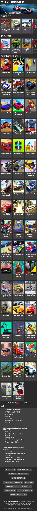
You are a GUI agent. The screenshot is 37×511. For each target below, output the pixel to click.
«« (5, 403)
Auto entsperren (31, 113)
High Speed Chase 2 (6, 397)
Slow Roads (16, 29)
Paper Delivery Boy (30, 356)
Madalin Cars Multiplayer (18, 113)
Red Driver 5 (18, 173)
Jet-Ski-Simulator (18, 275)
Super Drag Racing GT (18, 93)
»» (32, 403)
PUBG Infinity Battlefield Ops (6, 194)
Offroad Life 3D (30, 194)
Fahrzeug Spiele (24, 470)
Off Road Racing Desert (26, 50)
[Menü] (2, 2)
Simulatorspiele (18, 478)
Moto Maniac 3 (6, 315)
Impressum (28, 503)
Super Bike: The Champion (6, 296)
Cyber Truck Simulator (30, 235)
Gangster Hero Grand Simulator (18, 356)
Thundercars (18, 133)
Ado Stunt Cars (18, 315)
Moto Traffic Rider (6, 173)
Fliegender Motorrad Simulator (30, 336)
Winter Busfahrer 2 (31, 134)
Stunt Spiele (23, 474)
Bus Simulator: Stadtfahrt (30, 174)
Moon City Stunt (18, 254)
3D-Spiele (12, 474)
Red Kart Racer (6, 72)
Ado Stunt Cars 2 (6, 113)
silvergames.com (14, 2)
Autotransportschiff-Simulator (6, 255)
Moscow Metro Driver (12, 442)
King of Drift (6, 214)
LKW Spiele (29, 482)
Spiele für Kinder (25, 490)
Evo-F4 (26, 29)
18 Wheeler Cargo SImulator (31, 255)
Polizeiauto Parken (18, 397)
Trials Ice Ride (31, 295)
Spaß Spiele (10, 490)
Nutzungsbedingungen (14, 505)
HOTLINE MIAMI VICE (5, 30)
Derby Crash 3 (18, 194)
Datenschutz (26, 505)
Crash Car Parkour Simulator (18, 236)
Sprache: (6, 501)
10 (26, 403)
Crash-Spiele (25, 486)
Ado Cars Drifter (6, 153)
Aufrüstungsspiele (18, 494)
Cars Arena (5, 49)
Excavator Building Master (6, 336)
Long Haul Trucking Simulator (14, 440)
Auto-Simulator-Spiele (13, 482)
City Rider (6, 356)
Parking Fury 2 (31, 72)
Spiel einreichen (18, 503)
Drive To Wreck (30, 275)
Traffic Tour (6, 275)
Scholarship (8, 503)
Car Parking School (6, 235)
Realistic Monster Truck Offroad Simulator (16, 51)
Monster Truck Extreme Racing (31, 93)
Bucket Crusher (30, 153)
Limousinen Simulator (30, 215)
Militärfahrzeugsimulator (18, 296)
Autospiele (10, 470)
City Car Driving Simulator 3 (6, 93)
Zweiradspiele (12, 486)
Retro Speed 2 (18, 153)
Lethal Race (6, 133)
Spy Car (18, 376)
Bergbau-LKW (6, 376)
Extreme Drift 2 (30, 376)
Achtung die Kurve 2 (18, 73)
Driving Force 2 (18, 214)
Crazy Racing (18, 335)
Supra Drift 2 (30, 315)
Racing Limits (9, 437)
